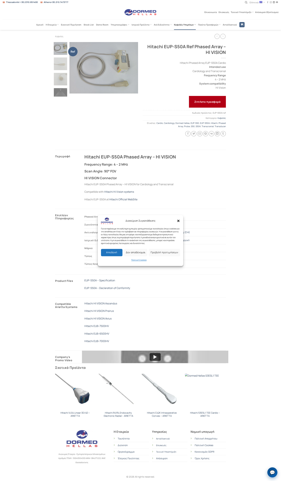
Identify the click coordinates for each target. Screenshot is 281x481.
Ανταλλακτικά (230, 24)
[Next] (133, 68)
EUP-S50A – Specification (99, 280)
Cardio (159, 123)
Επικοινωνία (210, 12)
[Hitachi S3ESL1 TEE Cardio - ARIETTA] (205, 391)
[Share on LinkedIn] (217, 133)
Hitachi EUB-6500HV (96, 333)
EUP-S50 (195, 123)
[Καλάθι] (242, 24)
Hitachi (214, 123)
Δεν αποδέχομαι (135, 252)
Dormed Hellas (182, 123)
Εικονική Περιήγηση (71, 24)
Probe (187, 126)
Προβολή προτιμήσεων (164, 252)
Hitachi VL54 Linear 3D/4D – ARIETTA (75, 414)
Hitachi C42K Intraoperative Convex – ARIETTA (162, 414)
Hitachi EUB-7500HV (96, 326)
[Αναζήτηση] (246, 2)
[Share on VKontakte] (211, 133)
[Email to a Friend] (199, 133)
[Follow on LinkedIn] (274, 2)
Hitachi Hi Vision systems (119, 192)
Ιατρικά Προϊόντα (140, 24)
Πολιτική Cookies (139, 260)
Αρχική (39, 24)
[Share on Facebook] (188, 133)
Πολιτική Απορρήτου (206, 438)
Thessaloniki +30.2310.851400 (22, 2)
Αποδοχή (111, 252)
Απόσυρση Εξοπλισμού (267, 12)
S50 (193, 126)
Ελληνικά (254, 2)
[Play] (155, 357)
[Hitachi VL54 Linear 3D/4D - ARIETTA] (75, 391)
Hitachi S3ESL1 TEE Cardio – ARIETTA (205, 414)
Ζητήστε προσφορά (207, 102)
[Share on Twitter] (193, 133)
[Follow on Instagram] (271, 2)
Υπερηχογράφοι (119, 24)
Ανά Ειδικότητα (161, 24)
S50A (198, 126)
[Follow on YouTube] (277, 2)
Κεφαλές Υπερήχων (184, 24)
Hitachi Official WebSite (123, 199)
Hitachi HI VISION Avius (98, 318)
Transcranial (208, 126)
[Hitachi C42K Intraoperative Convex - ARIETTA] (162, 391)
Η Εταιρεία (51, 24)
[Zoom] (74, 89)
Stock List (89, 24)
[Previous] (75, 68)
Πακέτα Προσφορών (208, 24)
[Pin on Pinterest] (205, 133)
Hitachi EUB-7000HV (96, 341)
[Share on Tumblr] (223, 133)
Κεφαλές (59, 36)
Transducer (220, 126)
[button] (178, 220)
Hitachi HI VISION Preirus (99, 311)
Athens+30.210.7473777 (56, 2)
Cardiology (169, 123)
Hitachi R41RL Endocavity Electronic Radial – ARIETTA (118, 414)
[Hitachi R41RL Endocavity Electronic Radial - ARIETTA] (118, 391)
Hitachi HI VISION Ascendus (100, 303)
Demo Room (102, 24)
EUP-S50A (205, 123)
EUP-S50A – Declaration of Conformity (107, 288)
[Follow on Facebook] (268, 2)
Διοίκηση (123, 445)
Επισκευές (224, 12)
